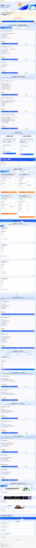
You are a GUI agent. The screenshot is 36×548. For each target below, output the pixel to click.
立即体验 (28, 352)
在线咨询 (31, 484)
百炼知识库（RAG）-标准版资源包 (6, 141)
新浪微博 (4, 537)
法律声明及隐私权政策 (3, 543)
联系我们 (18, 539)
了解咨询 (9, 466)
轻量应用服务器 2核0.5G (4, 228)
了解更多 (26, 386)
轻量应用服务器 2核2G (23, 141)
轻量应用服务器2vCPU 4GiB (5, 261)
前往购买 (9, 43)
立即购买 (4, 153)
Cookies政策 (6, 543)
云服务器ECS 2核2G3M (4, 278)
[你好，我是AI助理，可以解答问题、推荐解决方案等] (32, 0)
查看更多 (26, 43)
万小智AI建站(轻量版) (4, 356)
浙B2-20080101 (7, 545)
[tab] (4, 139)
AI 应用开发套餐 (3, 195)
